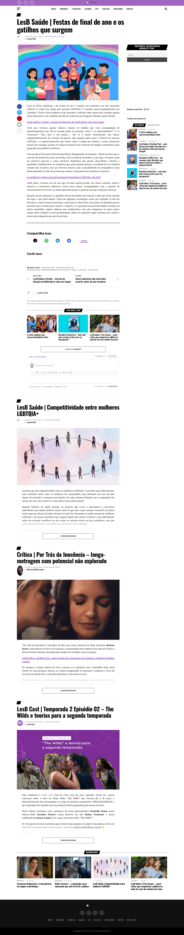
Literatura (76, 8)
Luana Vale (31, 39)
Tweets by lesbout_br (136, 119)
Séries (53, 8)
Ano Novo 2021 (49, 268)
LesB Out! (31, 724)
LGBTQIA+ (83, 270)
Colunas (88, 8)
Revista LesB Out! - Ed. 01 (138, 109)
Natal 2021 (93, 270)
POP (96, 8)
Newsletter (131, 920)
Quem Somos (118, 8)
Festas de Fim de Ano (65, 268)
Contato (129, 8)
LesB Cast (106, 8)
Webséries (64, 8)
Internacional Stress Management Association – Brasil (52, 270)
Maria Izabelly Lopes (35, 570)
